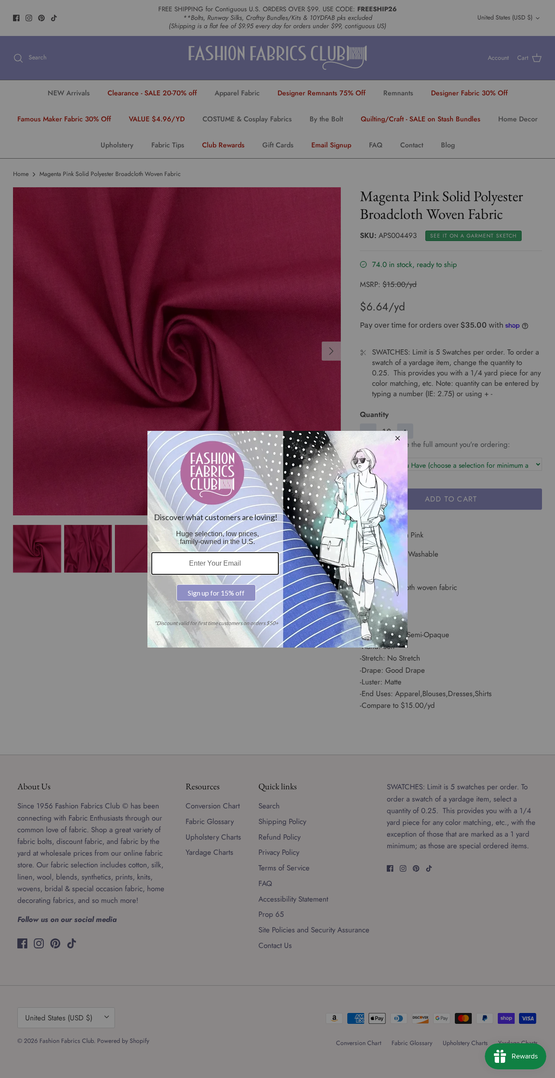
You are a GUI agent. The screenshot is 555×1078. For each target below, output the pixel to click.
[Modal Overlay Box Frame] (277, 539)
